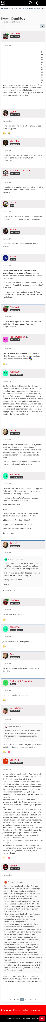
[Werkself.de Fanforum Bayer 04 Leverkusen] (4, 3)
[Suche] (30, 3)
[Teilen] (42, 26)
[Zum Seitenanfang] (42, 1018)
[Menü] (42, 3)
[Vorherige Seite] (10, 999)
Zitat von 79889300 (15, 559)
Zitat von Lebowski (15, 882)
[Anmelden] (36, 3)
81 (22, 999)
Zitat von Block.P (14, 727)
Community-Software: (23, 1018)
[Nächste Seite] (35, 999)
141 (30, 999)
